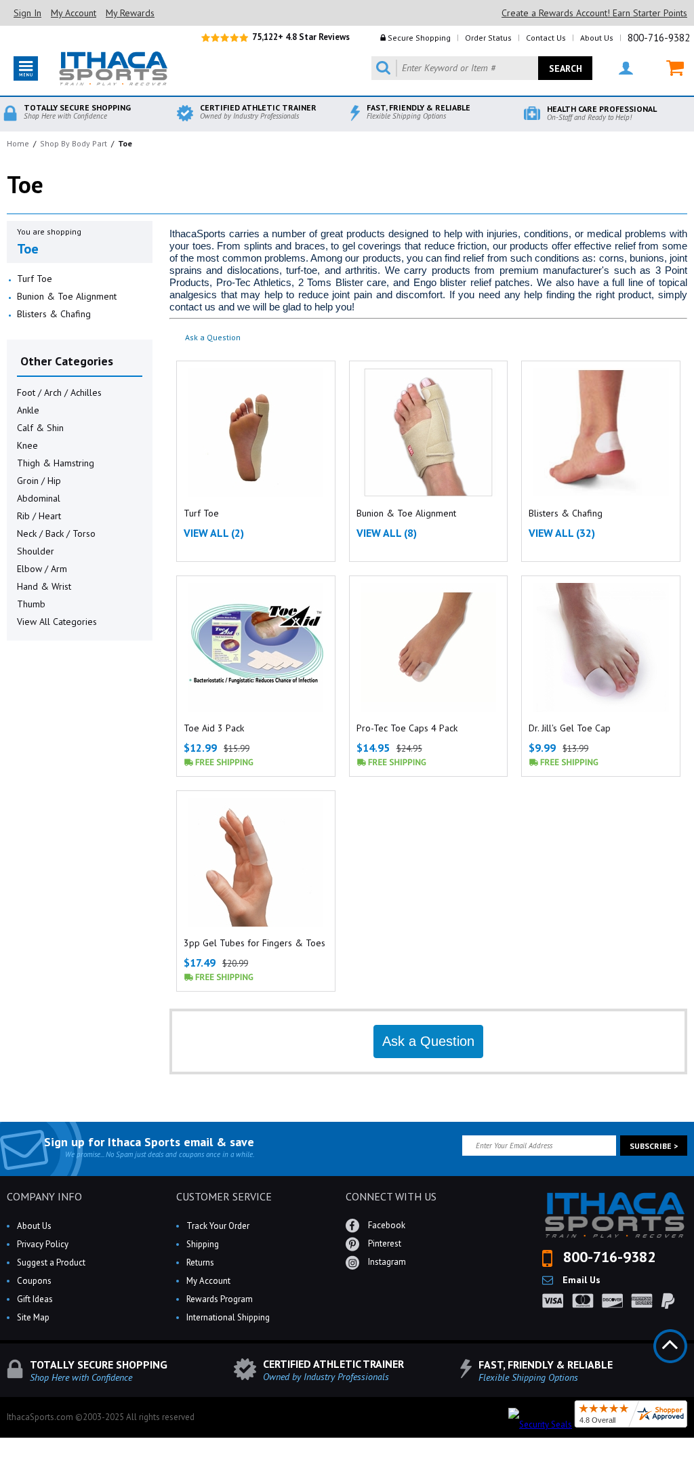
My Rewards (130, 13)
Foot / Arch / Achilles (59, 392)
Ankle (28, 410)
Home (18, 143)
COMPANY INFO (44, 1196)
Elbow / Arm (42, 569)
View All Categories (57, 621)
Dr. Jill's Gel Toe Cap (570, 728)
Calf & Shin (40, 428)
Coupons (34, 1281)
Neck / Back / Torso (56, 533)
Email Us (580, 1280)
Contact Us (546, 38)
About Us (596, 38)
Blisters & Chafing (54, 314)
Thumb (31, 604)
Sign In (27, 13)
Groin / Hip (39, 480)
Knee (27, 445)
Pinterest (383, 1243)
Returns (200, 1262)
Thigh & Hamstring (55, 463)
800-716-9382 (659, 37)
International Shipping (228, 1317)
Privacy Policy (42, 1244)
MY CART (666, 68)
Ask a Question (213, 337)
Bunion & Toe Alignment (67, 296)
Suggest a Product (51, 1262)
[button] (693, 1476)
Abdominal (38, 498)
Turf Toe (34, 278)
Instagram (386, 1262)
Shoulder (35, 551)
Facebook (385, 1225)
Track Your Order (217, 1226)
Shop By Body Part (73, 143)
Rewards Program (219, 1299)
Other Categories (66, 361)
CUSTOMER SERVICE (224, 1196)
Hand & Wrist (44, 586)
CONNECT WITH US (391, 1196)
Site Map (33, 1317)
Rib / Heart (39, 516)
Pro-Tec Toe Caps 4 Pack (406, 728)
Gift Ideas (35, 1299)
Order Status (488, 38)
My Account (73, 13)
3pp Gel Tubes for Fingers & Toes (254, 943)
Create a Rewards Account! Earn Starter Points (594, 13)
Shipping (202, 1244)
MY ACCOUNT (617, 68)
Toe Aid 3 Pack (214, 728)
